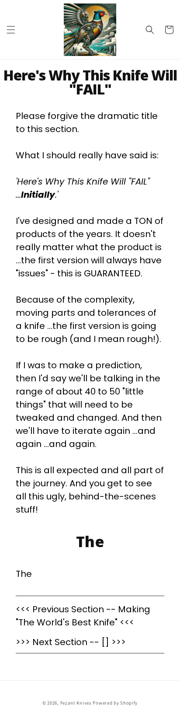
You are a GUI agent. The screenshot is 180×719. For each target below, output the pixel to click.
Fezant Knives (76, 703)
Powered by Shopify (115, 703)
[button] (11, 29)
